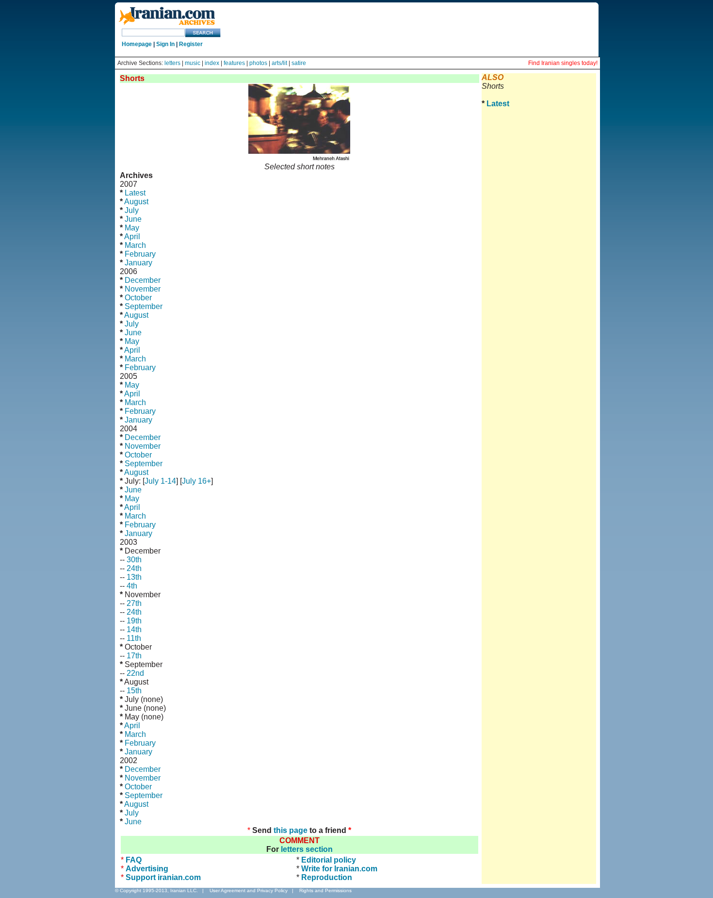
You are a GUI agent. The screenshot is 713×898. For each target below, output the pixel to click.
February (140, 254)
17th (134, 656)
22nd (135, 673)
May (132, 228)
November (143, 289)
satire (299, 63)
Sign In (165, 44)
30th (134, 559)
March (135, 245)
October (138, 298)
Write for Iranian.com (339, 869)
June (133, 219)
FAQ (134, 860)
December (143, 280)
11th (134, 638)
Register (191, 44)
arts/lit (279, 63)
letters (172, 63)
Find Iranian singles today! (563, 63)
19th (134, 621)
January (138, 263)
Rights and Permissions (325, 890)
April (132, 236)
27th (134, 603)
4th (132, 586)
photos (258, 63)
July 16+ (196, 481)
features (234, 63)
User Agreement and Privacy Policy (249, 890)
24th (134, 568)
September (143, 306)
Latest (135, 193)
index (212, 63)
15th (134, 690)
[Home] (166, 25)
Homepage (137, 44)
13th (134, 577)
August (136, 201)
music (192, 63)
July (132, 210)
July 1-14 (160, 481)
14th (134, 629)
